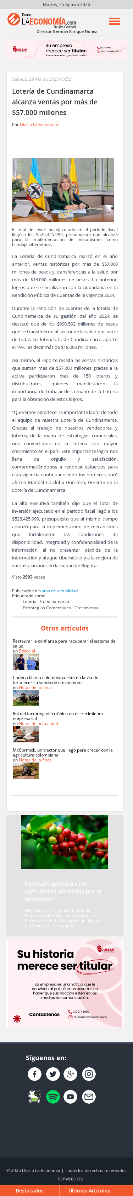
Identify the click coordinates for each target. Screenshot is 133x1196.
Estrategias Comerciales (47, 608)
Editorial (27, 651)
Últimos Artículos (89, 1190)
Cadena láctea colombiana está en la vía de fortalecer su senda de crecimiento (55, 679)
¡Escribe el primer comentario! (107, 142)
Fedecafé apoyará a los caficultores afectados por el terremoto (63, 891)
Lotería (30, 601)
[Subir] (126, 1190)
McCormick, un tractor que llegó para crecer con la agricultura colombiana (63, 752)
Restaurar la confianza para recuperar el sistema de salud (64, 643)
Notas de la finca (35, 687)
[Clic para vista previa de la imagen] (63, 189)
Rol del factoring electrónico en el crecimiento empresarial (58, 716)
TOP (70, 1179)
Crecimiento (86, 608)
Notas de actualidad (58, 591)
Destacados (30, 1190)
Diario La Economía (39, 124)
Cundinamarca (54, 601)
